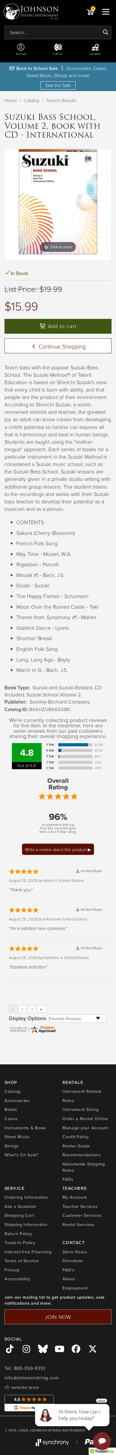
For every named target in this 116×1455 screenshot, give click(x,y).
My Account (74, 1197)
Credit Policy (75, 1136)
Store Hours (74, 1252)
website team (24, 1387)
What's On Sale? (21, 1155)
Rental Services (78, 1224)
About (68, 1279)
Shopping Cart (19, 1215)
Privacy (12, 1270)
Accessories (17, 1100)
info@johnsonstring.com (31, 1378)
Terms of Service (21, 1260)
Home (10, 100)
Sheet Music (17, 1136)
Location (95, 54)
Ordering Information (26, 1197)
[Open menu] (105, 11)
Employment (75, 1288)
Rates (68, 1100)
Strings (11, 1146)
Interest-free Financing (28, 1252)
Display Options (27, 1018)
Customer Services (81, 1215)
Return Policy (18, 1233)
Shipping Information (25, 1224)
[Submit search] (105, 32)
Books (10, 1109)
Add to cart (61, 326)
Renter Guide (76, 1146)
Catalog (31, 100)
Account (21, 54)
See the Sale (58, 85)
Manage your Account (85, 1128)
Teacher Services (80, 1206)
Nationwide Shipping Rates (83, 1167)
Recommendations (81, 1155)
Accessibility (17, 1279)
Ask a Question (20, 1206)
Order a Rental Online (85, 1118)
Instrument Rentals (82, 1091)
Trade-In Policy (19, 1242)
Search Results (61, 100)
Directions (72, 1260)
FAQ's (68, 1270)
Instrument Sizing (80, 1109)
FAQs (67, 1179)
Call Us (57, 54)
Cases (11, 1118)
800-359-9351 (29, 1368)
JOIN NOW (58, 1316)
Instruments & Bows (25, 1128)
